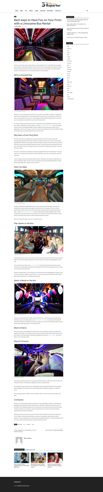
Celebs (36, 10)
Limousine (28, 424)
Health (68, 75)
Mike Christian (18, 26)
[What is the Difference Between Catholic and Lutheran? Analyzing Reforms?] (55, 458)
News (21, 10)
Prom (33, 424)
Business (69, 48)
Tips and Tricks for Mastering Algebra (54, 430)
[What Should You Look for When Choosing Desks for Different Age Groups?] (38, 458)
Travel (68, 96)
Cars (68, 50)
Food (68, 65)
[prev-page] (15, 470)
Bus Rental (20, 424)
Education (69, 61)
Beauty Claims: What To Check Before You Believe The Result (76, 25)
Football (69, 67)
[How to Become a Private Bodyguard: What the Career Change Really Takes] (21, 458)
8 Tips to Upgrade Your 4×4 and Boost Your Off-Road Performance (25, 431)
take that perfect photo (27, 211)
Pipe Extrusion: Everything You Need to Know (77, 37)
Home (16, 10)
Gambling (69, 69)
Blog (19, 14)
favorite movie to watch (40, 320)
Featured (42, 10)
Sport (68, 88)
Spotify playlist (52, 335)
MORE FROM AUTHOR (30, 449)
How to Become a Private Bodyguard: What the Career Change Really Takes (21, 466)
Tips (26, 10)
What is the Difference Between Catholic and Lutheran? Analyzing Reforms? (55, 466)
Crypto (68, 59)
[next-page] (17, 470)
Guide (68, 73)
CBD (68, 54)
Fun (24, 424)
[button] (87, 11)
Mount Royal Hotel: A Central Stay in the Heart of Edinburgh (78, 29)
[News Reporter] (51, 4)
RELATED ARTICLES (19, 449)
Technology (69, 92)
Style (68, 90)
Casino (31, 10)
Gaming (69, 71)
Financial (69, 63)
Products (69, 86)
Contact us (58, 10)
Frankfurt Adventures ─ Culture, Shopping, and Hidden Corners (77, 33)
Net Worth (50, 10)
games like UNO (34, 265)
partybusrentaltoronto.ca (46, 125)
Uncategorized (70, 98)
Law (68, 80)
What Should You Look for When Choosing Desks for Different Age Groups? (38, 466)
